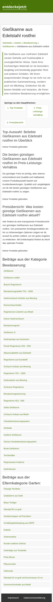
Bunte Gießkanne (11, 449)
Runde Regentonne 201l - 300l (17, 346)
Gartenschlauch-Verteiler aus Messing (20, 298)
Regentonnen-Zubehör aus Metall (18, 312)
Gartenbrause (10, 469)
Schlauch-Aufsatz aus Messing (17, 367)
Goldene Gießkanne (12, 435)
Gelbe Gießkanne (11, 407)
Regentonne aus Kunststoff (15, 360)
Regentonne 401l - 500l (14, 401)
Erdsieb (7, 530)
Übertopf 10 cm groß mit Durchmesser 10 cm (23, 578)
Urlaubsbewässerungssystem (17, 421)
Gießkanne (8, 271)
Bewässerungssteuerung (15, 394)
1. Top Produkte (15, 108)
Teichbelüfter (9, 455)
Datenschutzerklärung (34, 597)
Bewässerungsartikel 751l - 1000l (18, 291)
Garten (17, 43)
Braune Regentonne (12, 285)
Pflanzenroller (10, 564)
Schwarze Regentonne (14, 387)
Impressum (13, 597)
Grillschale (8, 571)
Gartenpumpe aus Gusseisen (16, 339)
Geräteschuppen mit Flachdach (17, 516)
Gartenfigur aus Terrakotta (15, 550)
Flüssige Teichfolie (12, 489)
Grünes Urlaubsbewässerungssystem (20, 442)
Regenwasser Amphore (14, 462)
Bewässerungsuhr (12, 325)
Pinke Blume (9, 557)
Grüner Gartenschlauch (14, 319)
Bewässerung (30, 43)
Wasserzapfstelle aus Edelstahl (17, 353)
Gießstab (8, 428)
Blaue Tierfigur (10, 503)
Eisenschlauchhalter (13, 305)
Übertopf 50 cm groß (13, 509)
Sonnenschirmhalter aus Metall (17, 585)
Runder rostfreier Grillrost (15, 544)
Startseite (7, 43)
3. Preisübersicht (15, 122)
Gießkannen (8, 46)
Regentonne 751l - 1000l (14, 373)
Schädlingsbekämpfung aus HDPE (19, 523)
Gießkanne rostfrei (12, 278)
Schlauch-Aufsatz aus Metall (16, 414)
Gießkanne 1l (10, 332)
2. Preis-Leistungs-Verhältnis (38, 111)
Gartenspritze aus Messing (15, 380)
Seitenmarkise (10, 537)
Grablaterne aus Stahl (13, 496)
